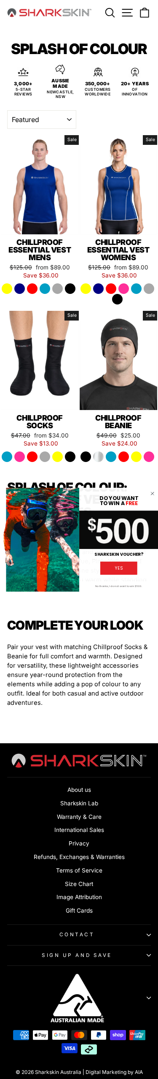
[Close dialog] (152, 493)
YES (119, 568)
